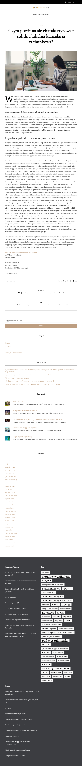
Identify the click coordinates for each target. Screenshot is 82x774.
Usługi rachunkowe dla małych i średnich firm (22, 730)
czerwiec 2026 (10, 461)
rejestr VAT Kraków (58, 652)
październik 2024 (11, 476)
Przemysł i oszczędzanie (13, 352)
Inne (6, 349)
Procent (8, 708)
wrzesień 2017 (10, 514)
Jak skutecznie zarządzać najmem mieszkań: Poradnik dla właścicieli (29, 381)
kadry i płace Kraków (50, 609)
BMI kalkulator (51, 588)
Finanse (41, 25)
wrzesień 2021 (10, 486)
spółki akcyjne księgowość (48, 660)
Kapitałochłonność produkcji (15, 714)
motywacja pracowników (51, 625)
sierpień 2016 (9, 539)
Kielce (60, 612)
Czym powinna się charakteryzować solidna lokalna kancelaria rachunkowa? (32, 384)
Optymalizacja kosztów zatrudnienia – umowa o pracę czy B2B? (28, 375)
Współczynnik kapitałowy (22, 437)
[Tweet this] (65, 281)
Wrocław (46, 676)
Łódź (67, 676)
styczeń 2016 (9, 546)
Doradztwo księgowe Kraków (15, 608)
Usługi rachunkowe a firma (15, 756)
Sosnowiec (62, 656)
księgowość (67, 617)
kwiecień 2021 (10, 492)
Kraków (56, 616)
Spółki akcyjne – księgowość (15, 725)
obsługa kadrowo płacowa (66, 628)
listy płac (58, 621)
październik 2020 (11, 495)
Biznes (7, 343)
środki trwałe (47, 681)
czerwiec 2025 (10, 467)
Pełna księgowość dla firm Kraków (58, 632)
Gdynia (66, 604)
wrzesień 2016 (10, 536)
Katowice (48, 612)
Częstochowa (48, 592)
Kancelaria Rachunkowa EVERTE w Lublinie (21, 252)
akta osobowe (45, 572)
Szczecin (46, 664)
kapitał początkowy (65, 608)
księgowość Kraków (47, 620)
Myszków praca (49, 628)
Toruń (45, 672)
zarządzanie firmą (57, 676)
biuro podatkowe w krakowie (53, 585)
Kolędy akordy (46, 616)
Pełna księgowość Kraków (14, 603)
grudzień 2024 (10, 470)
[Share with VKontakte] (75, 281)
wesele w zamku (68, 672)
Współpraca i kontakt (41, 14)
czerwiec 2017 (10, 517)
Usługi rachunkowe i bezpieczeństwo (18, 719)
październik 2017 (11, 511)
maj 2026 (8, 464)
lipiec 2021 (8, 489)
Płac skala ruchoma (12, 736)
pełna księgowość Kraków (51, 637)
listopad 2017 (9, 508)
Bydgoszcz (67, 588)
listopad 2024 (9, 473)
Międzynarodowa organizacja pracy (18, 750)
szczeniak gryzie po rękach (56, 668)
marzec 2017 (9, 520)
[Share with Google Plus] (68, 281)
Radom (46, 652)
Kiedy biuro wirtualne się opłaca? (25, 411)
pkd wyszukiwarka (55, 640)
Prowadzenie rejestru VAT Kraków (17, 620)
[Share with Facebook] (63, 281)
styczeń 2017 (9, 527)
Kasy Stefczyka (18, 402)
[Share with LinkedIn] (71, 281)
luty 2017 (8, 524)
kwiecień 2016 (10, 543)
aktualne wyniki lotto (56, 576)
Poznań (46, 644)
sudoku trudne (63, 661)
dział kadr (45, 605)
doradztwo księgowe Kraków (57, 600)
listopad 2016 (9, 530)
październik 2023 (11, 479)
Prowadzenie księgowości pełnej (25, 428)
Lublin (68, 620)
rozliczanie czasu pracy (48, 656)
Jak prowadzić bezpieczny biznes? (17, 378)
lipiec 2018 (9, 505)
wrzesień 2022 (10, 483)
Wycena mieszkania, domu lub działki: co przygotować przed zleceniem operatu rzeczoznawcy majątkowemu (39, 370)
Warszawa (56, 672)
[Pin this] (73, 281)
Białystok (46, 580)
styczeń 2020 (9, 498)
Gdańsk (55, 604)
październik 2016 (11, 533)
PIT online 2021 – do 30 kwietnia (16, 614)
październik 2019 (11, 502)
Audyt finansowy (11, 597)
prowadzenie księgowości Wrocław (55, 649)
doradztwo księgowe (52, 596)
